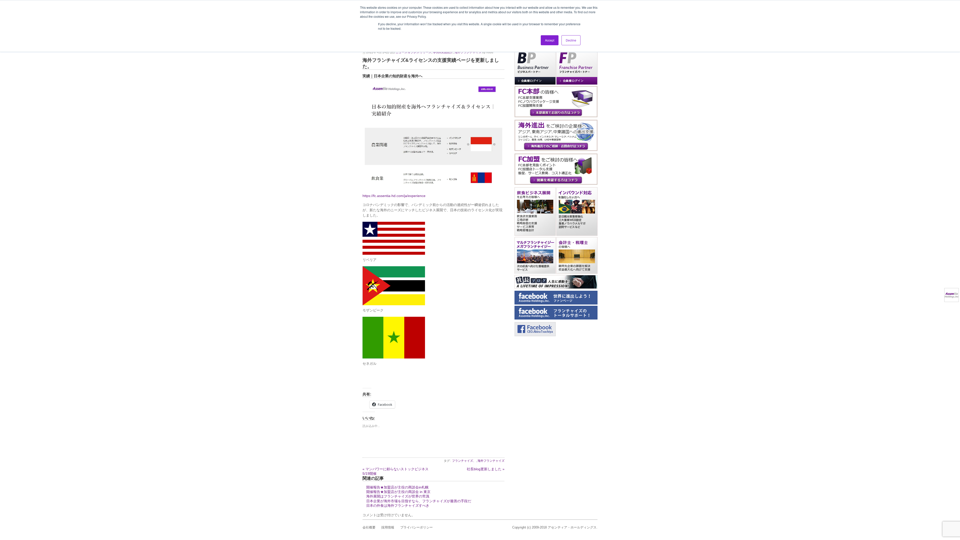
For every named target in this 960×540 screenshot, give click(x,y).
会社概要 (369, 527)
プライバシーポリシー (416, 527)
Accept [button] (549, 40)
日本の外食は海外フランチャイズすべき (397, 506)
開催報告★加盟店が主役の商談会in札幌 (397, 487)
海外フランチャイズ (468, 52)
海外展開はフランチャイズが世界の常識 (397, 496)
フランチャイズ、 (464, 460)
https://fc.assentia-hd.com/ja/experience (394, 196)
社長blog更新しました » (485, 469)
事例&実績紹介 (443, 52)
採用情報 (387, 527)
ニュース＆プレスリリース (414, 52)
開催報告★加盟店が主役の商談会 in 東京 (398, 492)
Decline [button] (571, 40)
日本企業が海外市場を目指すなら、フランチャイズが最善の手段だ (418, 501)
